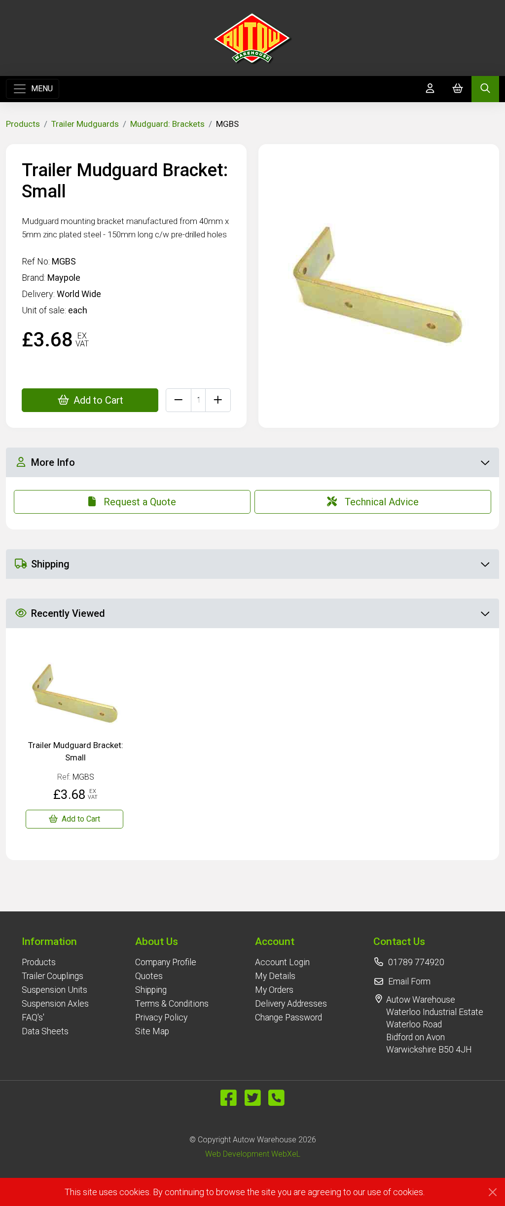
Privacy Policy (161, 1017)
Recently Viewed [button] (68, 613)
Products (23, 124)
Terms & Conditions (172, 1004)
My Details (275, 976)
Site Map (152, 1031)
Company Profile (165, 962)
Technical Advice (382, 502)
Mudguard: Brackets (167, 124)
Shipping (151, 990)
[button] (55, 941)
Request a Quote (140, 502)
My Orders (274, 990)
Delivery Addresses (291, 1004)
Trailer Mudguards (85, 124)
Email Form (409, 981)
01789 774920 (416, 962)
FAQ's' (33, 1017)
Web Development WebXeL (252, 1154)
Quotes (149, 976)
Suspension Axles (55, 1004)
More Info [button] (53, 462)
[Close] (493, 1192)
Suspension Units (54, 990)
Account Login (282, 962)
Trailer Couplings (52, 976)
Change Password (288, 1017)
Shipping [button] (50, 564)
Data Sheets (45, 1031)
